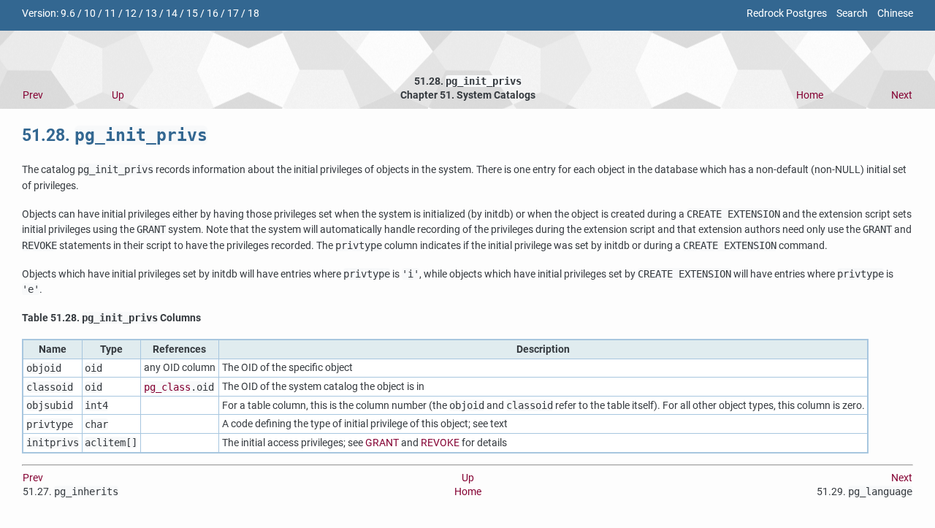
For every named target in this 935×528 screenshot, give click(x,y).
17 (233, 13)
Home (809, 95)
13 (151, 13)
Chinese (895, 13)
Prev (33, 95)
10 (90, 13)
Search (852, 13)
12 (131, 13)
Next (901, 95)
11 (110, 13)
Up (118, 95)
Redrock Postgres (787, 13)
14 (172, 13)
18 (253, 13)
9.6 (68, 13)
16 (212, 13)
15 (192, 13)
